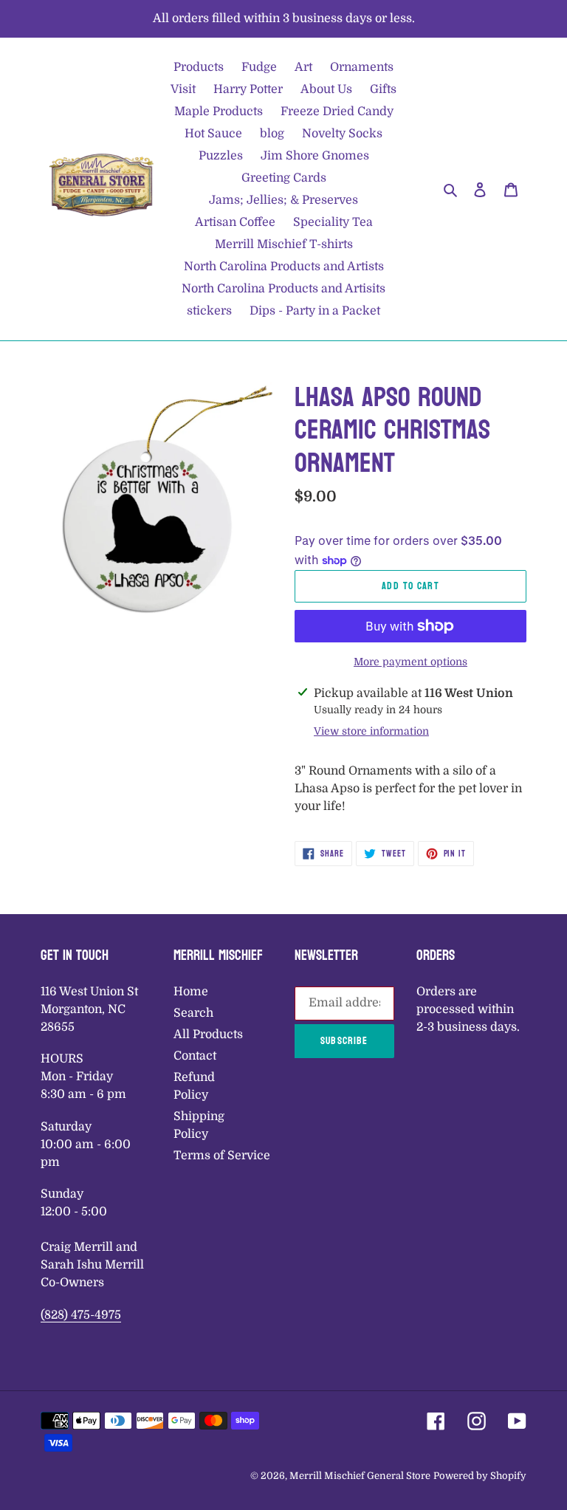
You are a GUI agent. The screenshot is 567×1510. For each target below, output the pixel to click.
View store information (371, 731)
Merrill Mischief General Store (359, 1475)
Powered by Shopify (479, 1475)
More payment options (410, 662)
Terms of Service (221, 1155)
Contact (194, 1056)
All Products (208, 1034)
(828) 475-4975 (81, 1315)
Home (190, 991)
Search (193, 1013)
